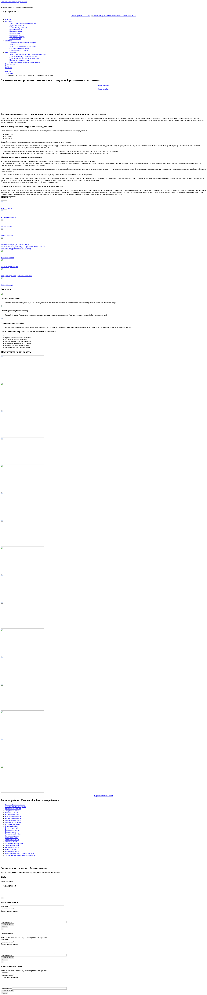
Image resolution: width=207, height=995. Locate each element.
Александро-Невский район (15, 807)
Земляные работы (15, 29)
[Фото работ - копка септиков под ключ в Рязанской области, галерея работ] (22, 382)
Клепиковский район (13, 816)
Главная (8, 19)
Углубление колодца (16, 37)
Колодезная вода (15, 31)
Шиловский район (12, 851)
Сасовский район (11, 838)
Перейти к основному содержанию (14, 2)
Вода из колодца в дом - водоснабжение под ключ (27, 54)
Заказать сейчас (103, 85)
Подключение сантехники (19, 60)
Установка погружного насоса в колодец (16, 249)
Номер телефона (7, 909)
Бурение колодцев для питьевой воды (23, 23)
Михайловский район (13, 822)
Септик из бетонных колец (19, 48)
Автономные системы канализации (22, 42)
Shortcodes (9, 73)
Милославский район (13, 820)
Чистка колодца (15, 39)
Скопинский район (12, 840)
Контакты (8, 68)
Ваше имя (5, 906)
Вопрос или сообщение (9, 911)
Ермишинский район (13, 809)
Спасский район (11, 842)
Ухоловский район (12, 845)
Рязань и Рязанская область (15, 805)
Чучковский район (12, 847)
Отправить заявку (7, 924)
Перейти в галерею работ (103, 796)
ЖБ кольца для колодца (18, 27)
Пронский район (11, 826)
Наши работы (10, 64)
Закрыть (4, 927)
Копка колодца (14, 33)
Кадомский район (11, 812)
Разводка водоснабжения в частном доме (24, 62)
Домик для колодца (16, 25)
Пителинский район (12, 824)
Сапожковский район (13, 834)
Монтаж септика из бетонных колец (22, 46)
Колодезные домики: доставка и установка (16, 276)
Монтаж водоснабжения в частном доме (24, 58)
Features (8, 71)
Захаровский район (12, 811)
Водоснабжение (11, 52)
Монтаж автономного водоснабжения (23, 56)
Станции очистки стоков (18, 50)
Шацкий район (10, 849)
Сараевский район (12, 836)
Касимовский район (12, 814)
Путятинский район (12, 828)
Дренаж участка (15, 44)
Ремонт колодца (15, 35)
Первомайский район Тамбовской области (21, 853)
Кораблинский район (13, 818)
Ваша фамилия (6, 922)
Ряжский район (10, 832)
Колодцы (8, 21)
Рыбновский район (12, 830)
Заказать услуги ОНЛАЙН (80, 16)
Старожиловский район (14, 843)
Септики (8, 41)
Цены (7, 66)
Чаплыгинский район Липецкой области (20, 855)
